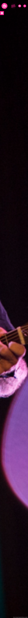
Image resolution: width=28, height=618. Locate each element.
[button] (2, 13)
